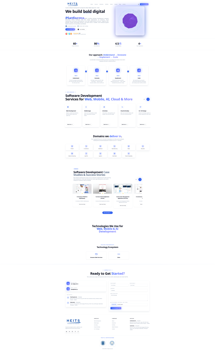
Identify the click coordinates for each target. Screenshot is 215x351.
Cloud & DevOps (97, 326)
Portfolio (106, 4)
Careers (115, 4)
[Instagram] (72, 331)
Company (112, 288)
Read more (69, 124)
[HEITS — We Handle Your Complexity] (73, 4)
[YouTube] (69, 331)
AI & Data (96, 324)
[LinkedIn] (66, 331)
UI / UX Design (96, 329)
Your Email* (132, 283)
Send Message (115, 308)
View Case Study (82, 204)
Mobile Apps (96, 322)
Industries (101, 4)
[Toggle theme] (138, 4)
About (92, 4)
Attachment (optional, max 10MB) (120, 302)
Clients (111, 4)
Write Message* (114, 293)
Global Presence (115, 326)
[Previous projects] (136, 179)
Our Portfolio (82, 29)
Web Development (97, 320)
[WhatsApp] (78, 331)
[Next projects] (140, 179)
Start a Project (69, 29)
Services (96, 4)
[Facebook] (75, 331)
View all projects (107, 212)
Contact (124, 4)
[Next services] (148, 99)
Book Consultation (144, 4)
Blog (120, 4)
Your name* (113, 283)
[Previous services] (144, 99)
